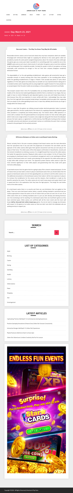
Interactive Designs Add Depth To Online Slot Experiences (23, 328)
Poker (38, 15)
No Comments (48, 129)
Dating (59, 15)
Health (9, 274)
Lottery (51, 15)
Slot (44, 15)
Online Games (11, 284)
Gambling (23, 15)
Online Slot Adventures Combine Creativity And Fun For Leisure (25, 337)
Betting (15, 15)
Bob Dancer (25, 129)
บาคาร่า (9, 64)
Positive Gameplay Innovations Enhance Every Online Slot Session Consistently (29, 324)
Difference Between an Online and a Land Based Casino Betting (36, 137)
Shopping (8, 20)
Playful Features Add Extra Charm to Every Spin (20, 333)
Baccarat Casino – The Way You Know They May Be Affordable (36, 49)
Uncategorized (11, 302)
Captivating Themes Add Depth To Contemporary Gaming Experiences (27, 319)
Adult (31, 15)
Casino (8, 15)
